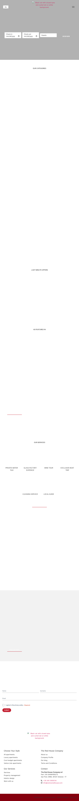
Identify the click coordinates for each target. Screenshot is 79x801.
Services (7, 772)
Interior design (9, 778)
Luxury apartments (11, 757)
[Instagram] (8, 797)
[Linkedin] (14, 797)
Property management (12, 775)
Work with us (8, 781)
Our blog (44, 760)
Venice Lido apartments (12, 763)
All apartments (9, 754)
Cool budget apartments (13, 760)
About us (44, 754)
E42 (75, 797)
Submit (6, 710)
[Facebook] (5, 797)
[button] (5, 7)
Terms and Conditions (49, 763)
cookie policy (39, 797)
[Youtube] (11, 797)
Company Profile (47, 757)
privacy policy (18, 705)
